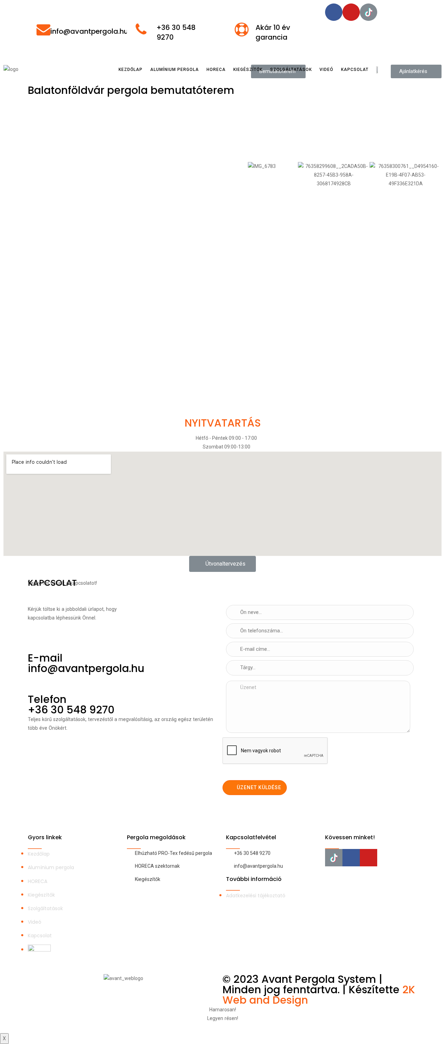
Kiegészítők (247, 69)
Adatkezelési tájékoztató (255, 895)
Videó (326, 69)
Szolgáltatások (291, 69)
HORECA (216, 69)
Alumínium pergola (174, 69)
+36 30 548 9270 (71, 709)
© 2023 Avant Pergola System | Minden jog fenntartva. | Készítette (312, 984)
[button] (222, 564)
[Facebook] (333, 12)
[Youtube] (351, 12)
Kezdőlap (131, 69)
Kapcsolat (355, 69)
